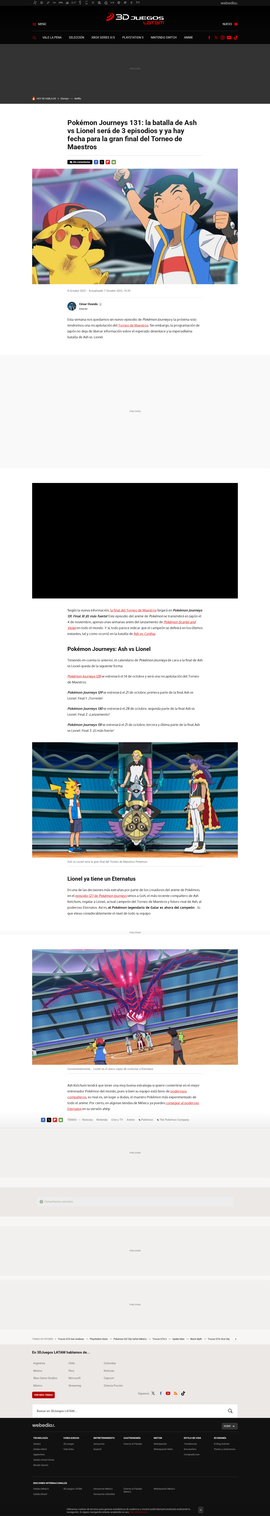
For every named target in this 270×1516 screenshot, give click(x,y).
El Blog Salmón (221, 1443)
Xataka (37, 1443)
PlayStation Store (99, 1339)
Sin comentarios (81, 162)
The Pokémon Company (174, 1119)
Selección (76, 37)
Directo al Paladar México (133, 1490)
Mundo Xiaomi (40, 1465)
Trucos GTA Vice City (219, 1339)
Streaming (75, 1385)
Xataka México (41, 1488)
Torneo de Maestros (133, 325)
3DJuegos (68, 1443)
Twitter (216, 37)
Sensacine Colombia (104, 1494)
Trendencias (190, 1443)
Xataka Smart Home (43, 1459)
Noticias (87, 1119)
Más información (138, 1512)
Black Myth (196, 1339)
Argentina (39, 1363)
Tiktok (235, 37)
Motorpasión (160, 1443)
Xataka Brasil (40, 1494)
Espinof (97, 1449)
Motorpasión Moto (163, 1449)
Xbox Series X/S (103, 37)
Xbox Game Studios (45, 1378)
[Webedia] (43, 1425)
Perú (71, 1370)
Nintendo (102, 1119)
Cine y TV (117, 1119)
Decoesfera (190, 1449)
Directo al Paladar (133, 1443)
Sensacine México (103, 1488)
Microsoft (75, 1378)
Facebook (209, 37)
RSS (176, 1393)
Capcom (109, 1378)
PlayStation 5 (132, 37)
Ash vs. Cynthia (144, 634)
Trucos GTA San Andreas (71, 1339)
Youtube (229, 37)
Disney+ (65, 98)
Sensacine (99, 1443)
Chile (72, 1363)
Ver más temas (43, 1395)
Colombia (110, 1363)
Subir (227, 1426)
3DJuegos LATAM (135, 19)
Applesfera (39, 1454)
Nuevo (227, 24)
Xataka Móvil (40, 1449)
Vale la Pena (52, 37)
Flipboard (108, 162)
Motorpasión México (164, 1488)
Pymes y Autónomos (224, 1449)
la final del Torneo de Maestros (133, 610)
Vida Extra (68, 1449)
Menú (42, 24)
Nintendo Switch (164, 37)
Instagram (222, 37)
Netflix (77, 98)
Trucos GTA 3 (159, 1339)
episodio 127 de (101, 896)
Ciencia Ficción (113, 1385)
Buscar (230, 1411)
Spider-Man (178, 1339)
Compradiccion (191, 1454)
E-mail (113, 162)
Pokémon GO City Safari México (130, 1339)
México (37, 1370)
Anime (188, 37)
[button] (90, 304)
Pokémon (147, 1119)
